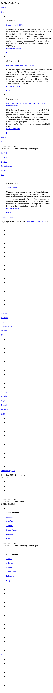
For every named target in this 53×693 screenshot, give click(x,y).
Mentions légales (8, 471)
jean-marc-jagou (12, 208)
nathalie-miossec (13, 129)
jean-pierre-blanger (13, 48)
